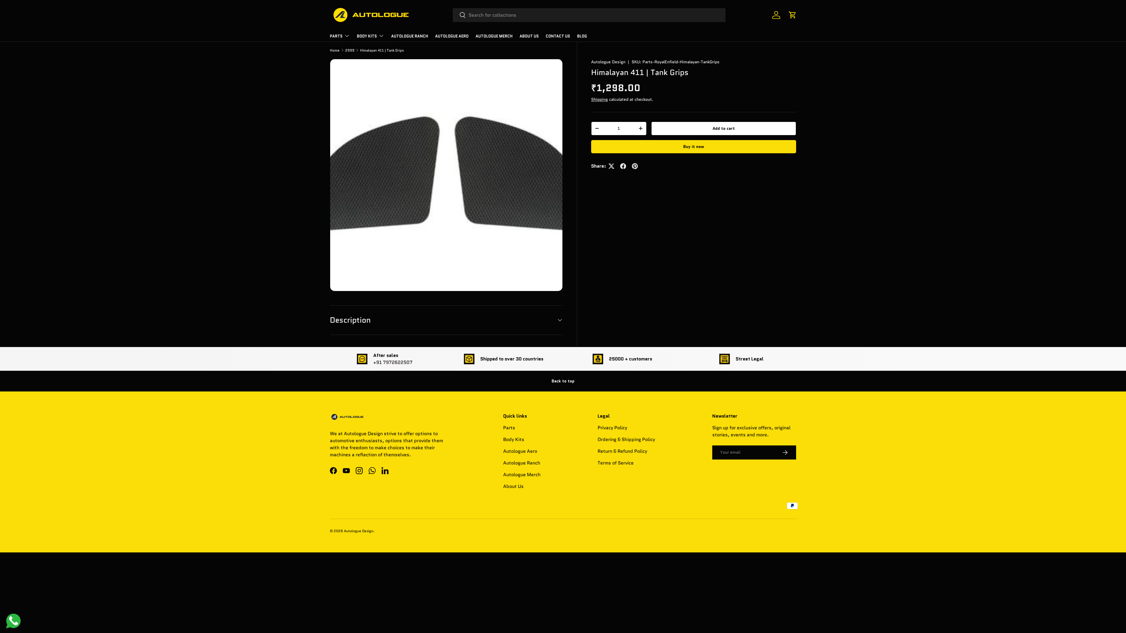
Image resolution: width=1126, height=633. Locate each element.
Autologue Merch (494, 36)
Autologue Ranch (409, 36)
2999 (350, 50)
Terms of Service (616, 463)
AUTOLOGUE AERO (452, 36)
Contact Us (558, 36)
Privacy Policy (612, 427)
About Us (529, 36)
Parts (509, 427)
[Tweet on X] (611, 166)
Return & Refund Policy (622, 451)
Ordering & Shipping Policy (626, 439)
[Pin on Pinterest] (635, 166)
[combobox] (589, 15)
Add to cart (724, 128)
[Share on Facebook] (623, 166)
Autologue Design (608, 62)
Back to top (563, 381)
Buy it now (693, 146)
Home (335, 50)
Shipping (599, 99)
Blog (582, 36)
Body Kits (367, 36)
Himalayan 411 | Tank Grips (382, 50)
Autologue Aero (520, 451)
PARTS (336, 36)
